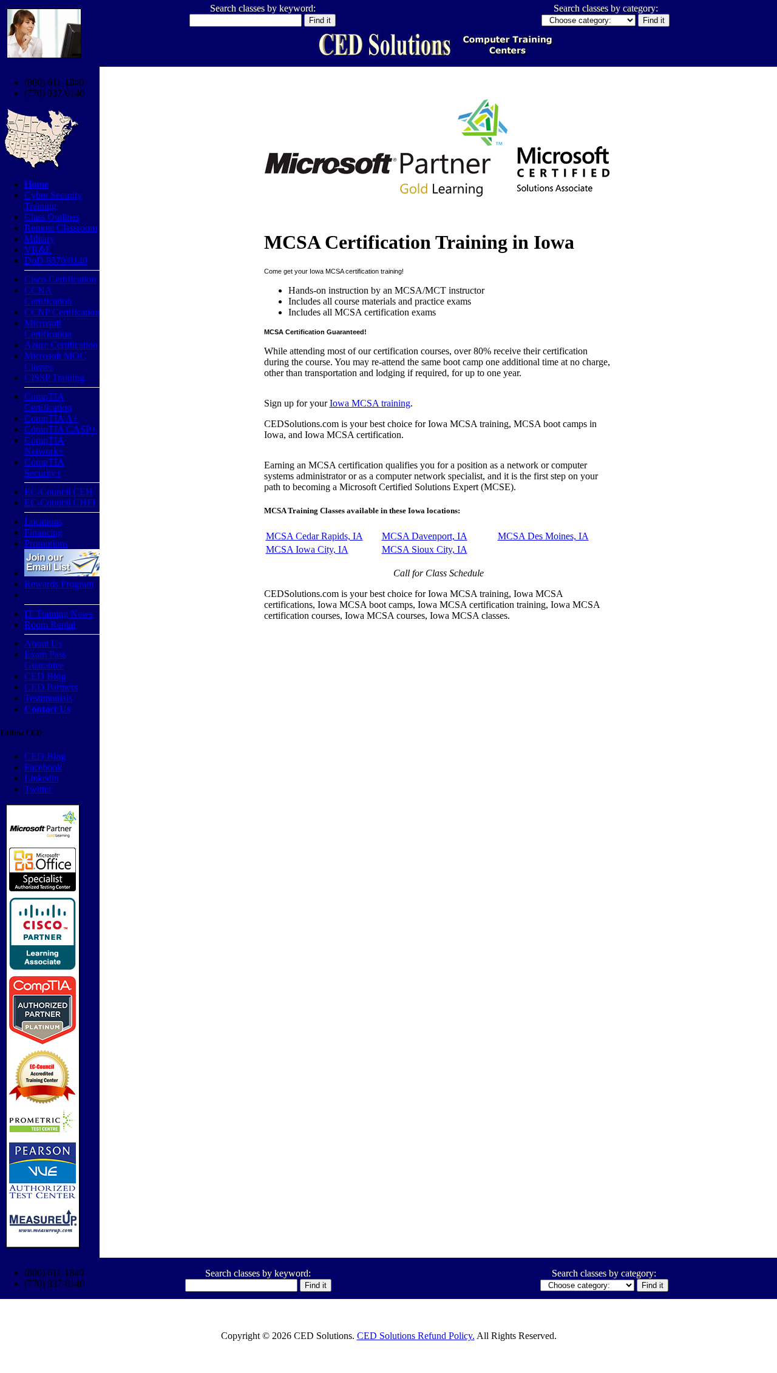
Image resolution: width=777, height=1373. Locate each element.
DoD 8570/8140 (55, 260)
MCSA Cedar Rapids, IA (314, 536)
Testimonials (48, 698)
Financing (43, 532)
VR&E (38, 250)
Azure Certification (61, 345)
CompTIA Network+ (44, 445)
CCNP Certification (62, 312)
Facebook (43, 767)
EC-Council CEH (58, 492)
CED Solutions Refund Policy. (416, 1336)
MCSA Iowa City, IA (307, 549)
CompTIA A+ (51, 418)
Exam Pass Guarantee (45, 659)
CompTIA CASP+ (60, 429)
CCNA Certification (48, 295)
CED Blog (45, 676)
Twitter (38, 789)
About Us (43, 643)
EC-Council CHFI (59, 503)
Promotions (46, 543)
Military (39, 239)
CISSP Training (54, 378)
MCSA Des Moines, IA (543, 536)
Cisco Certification (60, 279)
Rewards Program (58, 584)
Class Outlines (52, 217)
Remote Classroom (60, 228)
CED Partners (51, 687)
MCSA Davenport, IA (424, 536)
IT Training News (58, 614)
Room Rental (49, 624)
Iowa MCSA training (370, 403)
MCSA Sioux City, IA (424, 549)
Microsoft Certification (48, 328)
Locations (43, 521)
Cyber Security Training (53, 200)
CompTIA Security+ (44, 467)
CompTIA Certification (48, 402)
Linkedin (41, 778)
